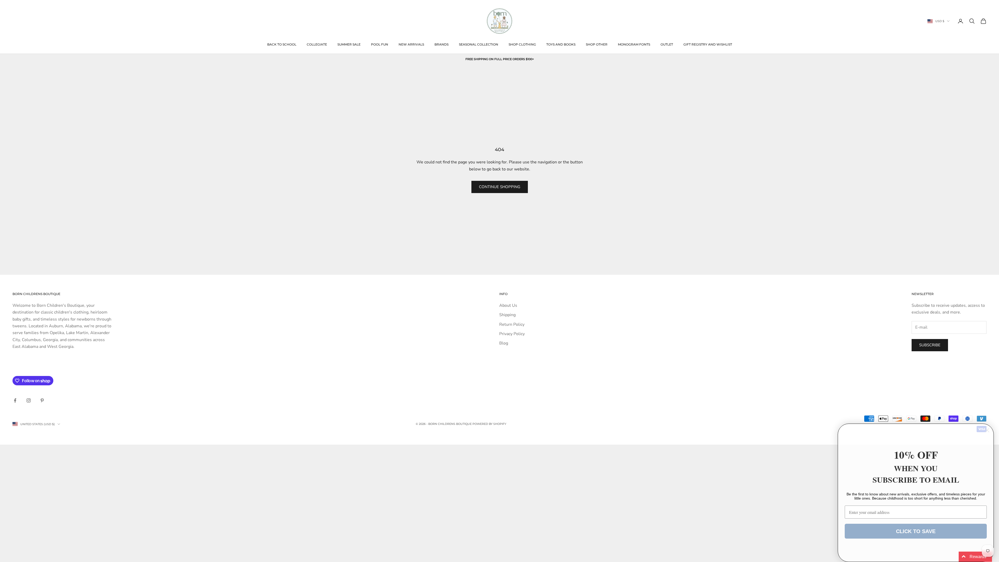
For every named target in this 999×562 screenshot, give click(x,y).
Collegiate (317, 44)
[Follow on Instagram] (28, 400)
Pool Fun (379, 44)
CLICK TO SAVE (916, 531)
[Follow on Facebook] (15, 400)
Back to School (281, 44)
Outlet (667, 44)
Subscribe (929, 345)
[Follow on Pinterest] (42, 400)
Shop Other (596, 44)
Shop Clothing (522, 44)
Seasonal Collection (478, 44)
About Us (508, 305)
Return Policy (511, 324)
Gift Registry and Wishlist (707, 44)
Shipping (507, 315)
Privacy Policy (512, 334)
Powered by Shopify (489, 424)
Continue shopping (499, 186)
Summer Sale (349, 44)
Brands (441, 44)
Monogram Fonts (634, 44)
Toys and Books (560, 44)
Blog (503, 343)
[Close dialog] (987, 430)
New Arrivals (411, 44)
